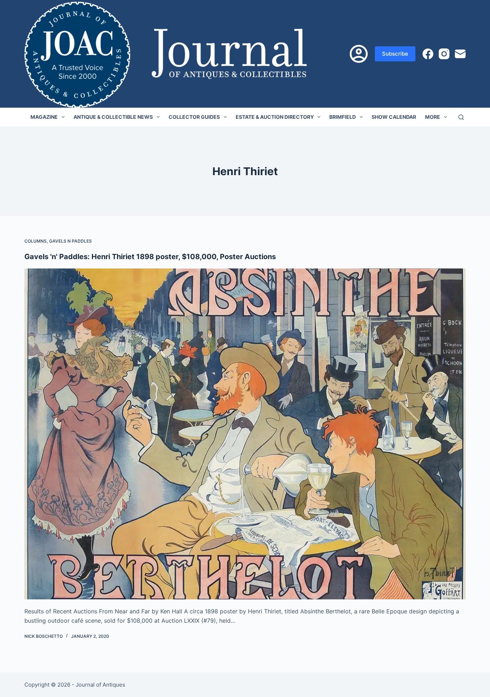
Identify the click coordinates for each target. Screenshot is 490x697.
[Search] (461, 117)
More (432, 117)
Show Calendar (394, 117)
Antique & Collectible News (113, 117)
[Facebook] (428, 53)
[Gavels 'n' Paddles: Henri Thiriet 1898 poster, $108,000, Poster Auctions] (244, 433)
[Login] (359, 54)
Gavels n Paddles (70, 241)
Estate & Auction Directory (275, 117)
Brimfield (342, 117)
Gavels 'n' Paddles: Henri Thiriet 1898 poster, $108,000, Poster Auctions (150, 256)
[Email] (460, 53)
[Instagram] (444, 53)
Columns (35, 241)
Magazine (44, 117)
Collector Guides (194, 117)
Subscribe (395, 53)
